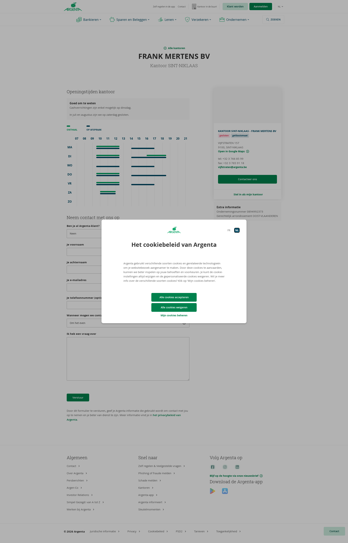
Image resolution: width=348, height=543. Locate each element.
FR (228, 230)
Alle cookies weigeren (174, 307)
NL (237, 230)
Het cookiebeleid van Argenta (174, 244)
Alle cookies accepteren (174, 297)
